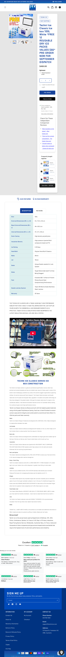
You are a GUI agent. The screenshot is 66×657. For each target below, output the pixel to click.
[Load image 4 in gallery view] (27, 42)
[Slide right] (31, 42)
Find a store (58, 1)
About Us (8, 619)
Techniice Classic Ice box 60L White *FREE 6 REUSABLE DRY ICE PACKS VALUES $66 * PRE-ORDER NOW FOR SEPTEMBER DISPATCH (52, 178)
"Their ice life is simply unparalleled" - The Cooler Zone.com (48, 138)
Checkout (27, 619)
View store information (47, 113)
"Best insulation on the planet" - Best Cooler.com (48, 131)
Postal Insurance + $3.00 (46, 73)
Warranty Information (12, 624)
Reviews (39, 211)
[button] (5, 7)
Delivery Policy (10, 628)
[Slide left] (10, 42)
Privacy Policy (10, 636)
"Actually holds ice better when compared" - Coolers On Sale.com (48, 146)
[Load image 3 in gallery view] (22, 42)
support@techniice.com (50, 624)
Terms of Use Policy (11, 640)
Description (26, 211)
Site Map (8, 649)
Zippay (8, 644)
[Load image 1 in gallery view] (14, 42)
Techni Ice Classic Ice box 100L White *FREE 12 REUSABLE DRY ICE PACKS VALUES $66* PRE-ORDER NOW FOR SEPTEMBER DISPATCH (52, 162)
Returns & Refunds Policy (13, 632)
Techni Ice (17, 656)
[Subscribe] (57, 600)
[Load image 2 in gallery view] (18, 42)
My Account (27, 615)
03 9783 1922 (46, 618)
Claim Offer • (47, 185)
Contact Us (9, 615)
